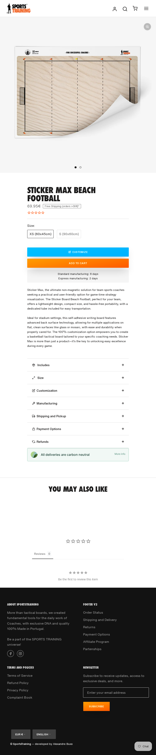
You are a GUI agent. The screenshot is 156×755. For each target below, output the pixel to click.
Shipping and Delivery (100, 619)
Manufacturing (47, 403)
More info (120, 453)
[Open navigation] (146, 8)
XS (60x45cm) (40, 233)
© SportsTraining (20, 744)
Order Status (93, 612)
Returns (89, 627)
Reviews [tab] (39, 554)
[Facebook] (10, 653)
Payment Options (49, 429)
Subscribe (96, 706)
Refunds (43, 441)
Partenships (92, 648)
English (42, 734)
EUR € (19, 734)
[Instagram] (20, 653)
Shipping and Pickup (51, 416)
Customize (80, 252)
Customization (47, 390)
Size (40, 377)
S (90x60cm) (69, 233)
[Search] (125, 8)
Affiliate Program (96, 641)
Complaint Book (19, 697)
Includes (43, 365)
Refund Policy (18, 682)
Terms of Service (19, 675)
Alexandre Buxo (63, 744)
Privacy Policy (17, 690)
